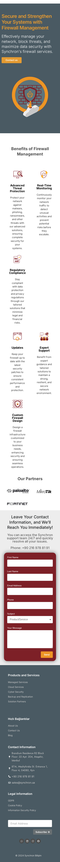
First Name (12, 557)
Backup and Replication (20, 696)
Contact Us (14, 730)
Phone (10, 599)
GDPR (11, 800)
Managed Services (18, 682)
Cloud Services (16, 687)
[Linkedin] (27, 841)
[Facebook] (38, 841)
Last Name (12, 571)
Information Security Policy (22, 810)
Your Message (14, 628)
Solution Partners (17, 701)
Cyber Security (16, 691)
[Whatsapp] (21, 841)
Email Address (14, 585)
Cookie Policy (15, 805)
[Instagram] (32, 841)
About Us (13, 725)
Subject (11, 613)
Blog (10, 735)
